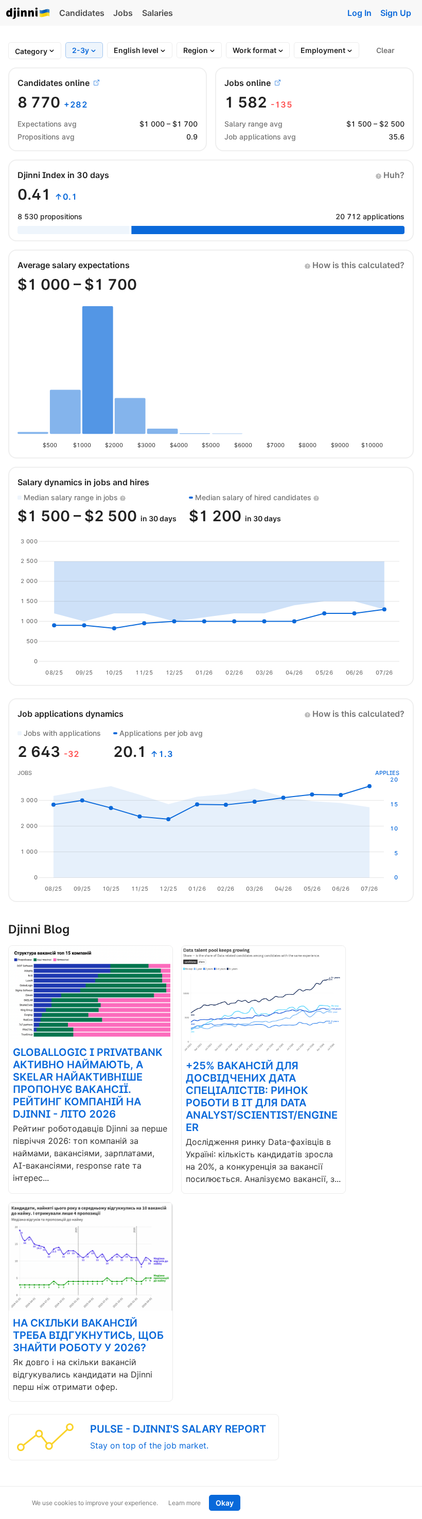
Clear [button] (385, 50)
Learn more (184, 1503)
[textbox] (31, 51)
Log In (359, 13)
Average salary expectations (73, 265)
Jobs (123, 13)
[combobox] (31, 51)
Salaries (157, 13)
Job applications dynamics (70, 714)
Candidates (81, 13)
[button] (390, 175)
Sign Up (395, 13)
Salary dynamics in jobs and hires (83, 482)
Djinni (28, 13)
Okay (225, 1502)
